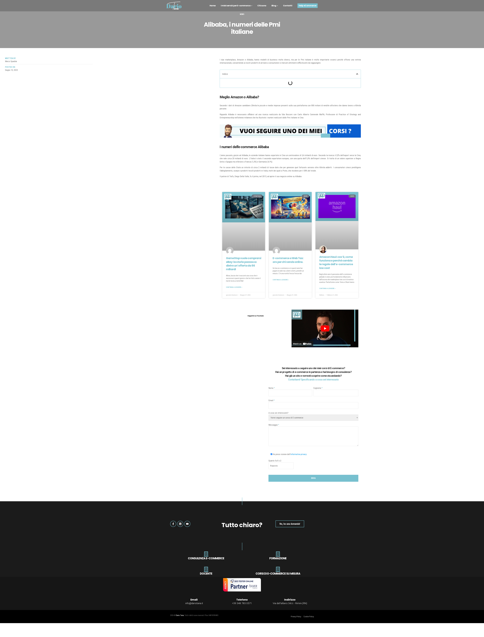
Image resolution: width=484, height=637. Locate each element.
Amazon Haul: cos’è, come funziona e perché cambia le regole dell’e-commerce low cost (336, 262)
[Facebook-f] (173, 524)
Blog (273, 5)
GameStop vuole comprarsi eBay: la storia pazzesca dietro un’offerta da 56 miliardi (243, 263)
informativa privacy (299, 454)
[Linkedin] (180, 524)
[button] (357, 74)
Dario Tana (180, 615)
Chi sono (261, 5)
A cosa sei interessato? (278, 413)
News (242, 14)
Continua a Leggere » (234, 287)
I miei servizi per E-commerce (235, 5)
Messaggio (273, 425)
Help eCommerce (307, 5)
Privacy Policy (296, 616)
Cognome (318, 388)
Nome (271, 388)
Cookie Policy (309, 616)
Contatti (287, 5)
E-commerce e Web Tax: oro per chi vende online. (288, 260)
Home (213, 5)
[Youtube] (187, 524)
